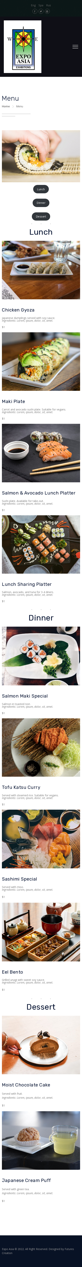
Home (6, 106)
